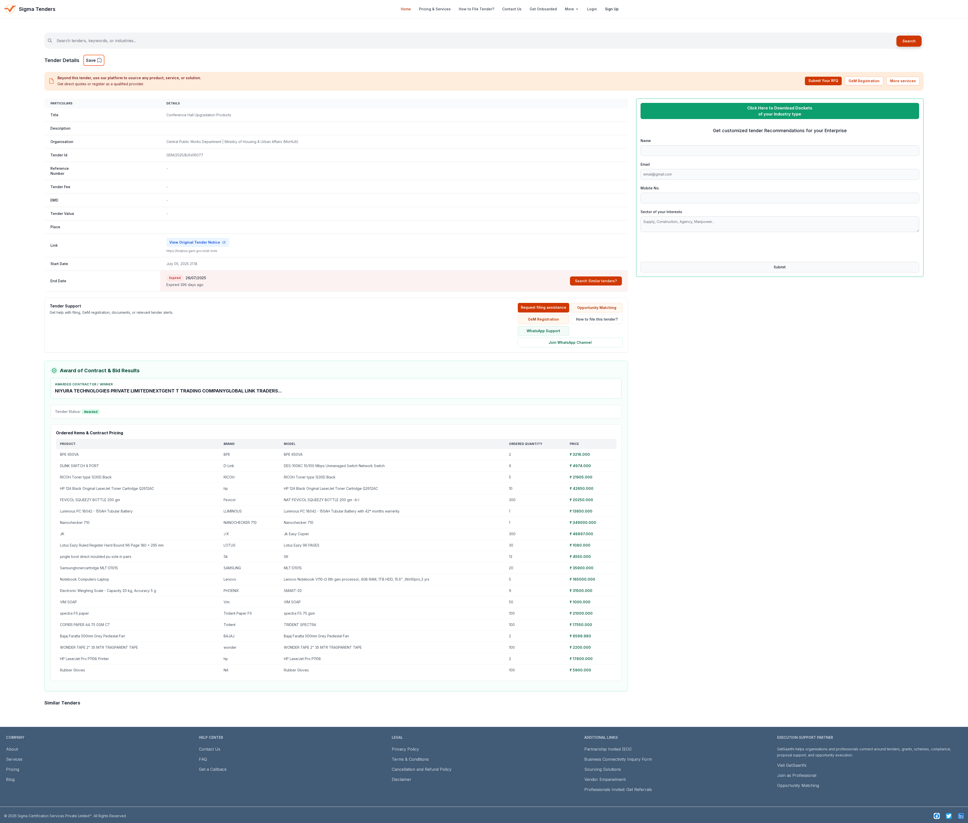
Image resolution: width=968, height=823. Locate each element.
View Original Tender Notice (194, 242)
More (569, 9)
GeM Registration (864, 81)
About (12, 749)
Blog (10, 779)
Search (909, 41)
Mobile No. (650, 188)
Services (14, 759)
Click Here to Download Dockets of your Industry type (779, 111)
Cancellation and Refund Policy (421, 769)
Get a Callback (213, 769)
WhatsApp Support (543, 331)
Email (645, 164)
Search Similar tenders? (596, 281)
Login (592, 9)
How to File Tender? (476, 9)
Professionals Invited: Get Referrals (618, 789)
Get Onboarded (543, 9)
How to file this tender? (597, 319)
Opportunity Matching (596, 307)
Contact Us (512, 9)
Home (406, 9)
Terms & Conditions (410, 759)
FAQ (203, 759)
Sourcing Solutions (602, 769)
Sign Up (612, 9)
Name (646, 140)
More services (903, 81)
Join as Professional (796, 775)
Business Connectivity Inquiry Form (618, 759)
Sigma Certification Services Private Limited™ (55, 816)
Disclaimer (401, 779)
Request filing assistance (543, 307)
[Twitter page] (949, 816)
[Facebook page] (937, 816)
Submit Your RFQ (823, 80)
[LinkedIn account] (961, 816)
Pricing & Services (435, 9)
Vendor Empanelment (605, 779)
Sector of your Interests (661, 212)
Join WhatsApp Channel (570, 342)
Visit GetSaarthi (791, 765)
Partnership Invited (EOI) (608, 749)
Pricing (12, 769)
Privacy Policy (405, 749)
